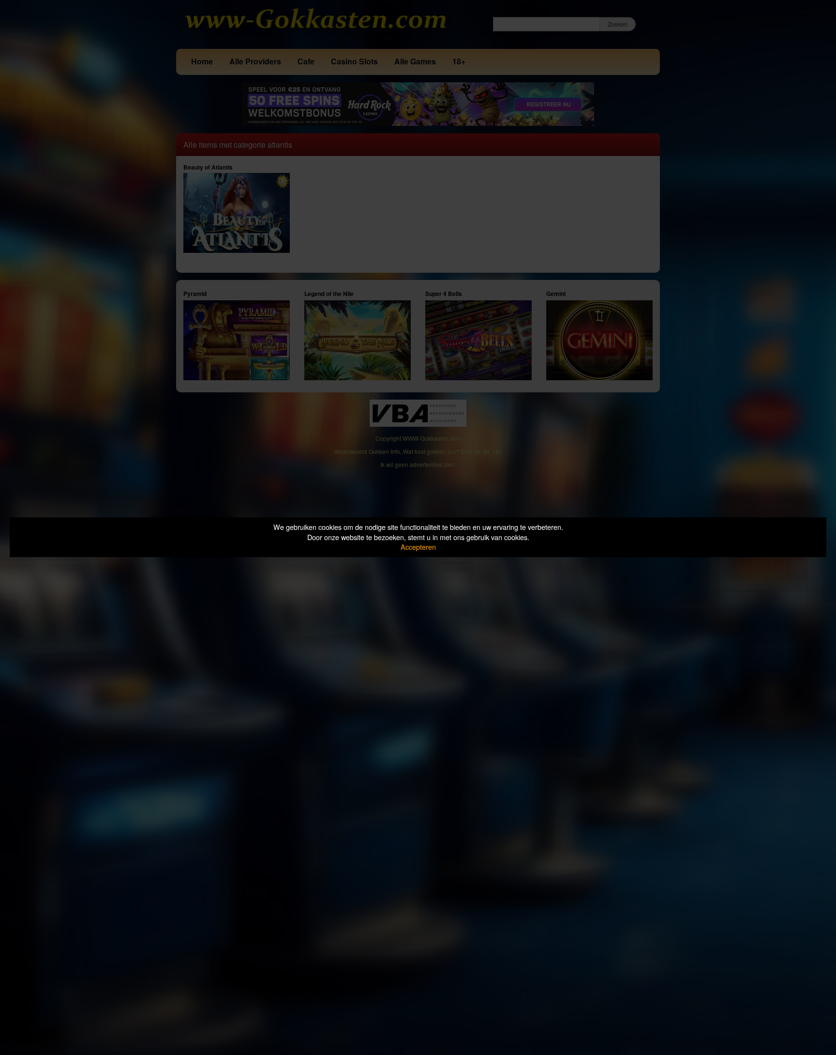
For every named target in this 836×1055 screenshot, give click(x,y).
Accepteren (418, 547)
